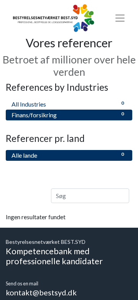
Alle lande (68, 155)
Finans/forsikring (68, 114)
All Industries (68, 104)
